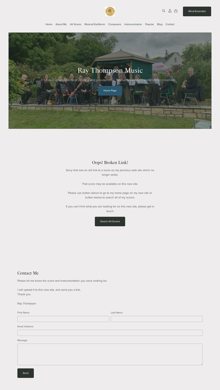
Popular (149, 24)
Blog (159, 24)
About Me (61, 24)
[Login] (170, 10)
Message (22, 340)
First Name (23, 312)
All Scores (75, 24)
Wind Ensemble (197, 11)
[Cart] (177, 11)
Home (49, 24)
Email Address (25, 326)
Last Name (117, 312)
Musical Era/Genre (95, 24)
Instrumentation (133, 24)
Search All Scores (110, 221)
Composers (114, 24)
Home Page (110, 90)
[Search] (163, 10)
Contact (170, 24)
